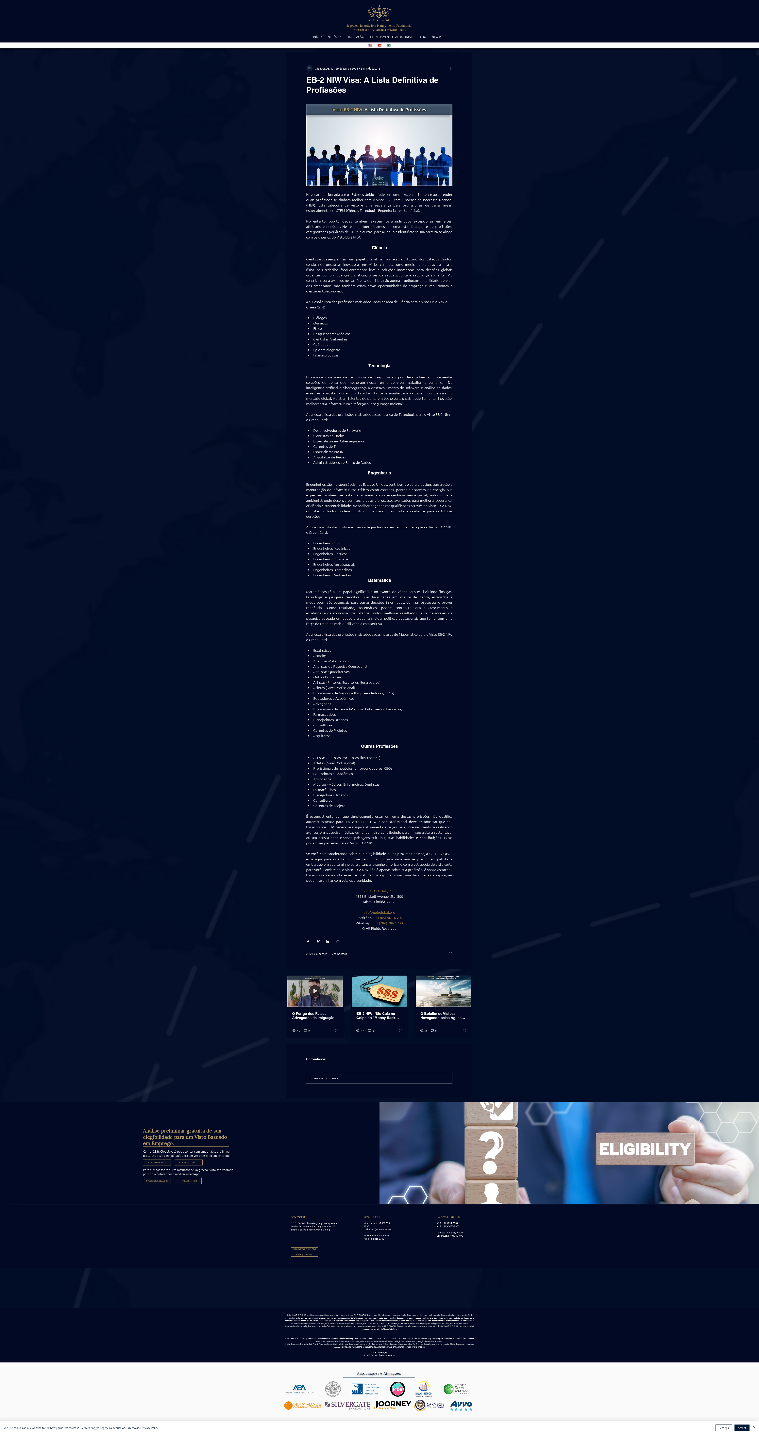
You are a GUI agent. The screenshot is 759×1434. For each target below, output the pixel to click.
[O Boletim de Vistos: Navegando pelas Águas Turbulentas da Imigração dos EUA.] (443, 991)
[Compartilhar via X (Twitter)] (318, 941)
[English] (370, 45)
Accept (742, 1428)
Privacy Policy (150, 1428)
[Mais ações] (450, 68)
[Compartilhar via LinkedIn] (327, 941)
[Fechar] (754, 1428)
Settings (724, 1428)
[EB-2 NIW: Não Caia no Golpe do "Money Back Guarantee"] (379, 991)
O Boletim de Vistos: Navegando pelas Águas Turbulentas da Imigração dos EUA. (441, 1016)
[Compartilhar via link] (337, 941)
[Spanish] (379, 45)
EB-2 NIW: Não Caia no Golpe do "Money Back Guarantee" (375, 1016)
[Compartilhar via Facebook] (308, 941)
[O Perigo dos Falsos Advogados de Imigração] (315, 991)
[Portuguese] (388, 45)
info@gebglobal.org (388, 1328)
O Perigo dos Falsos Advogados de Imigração (313, 1016)
